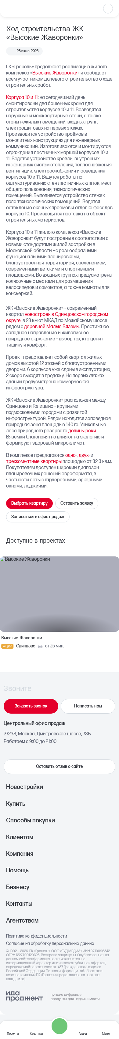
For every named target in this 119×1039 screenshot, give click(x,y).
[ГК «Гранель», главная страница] (26, 8)
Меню (106, 1033)
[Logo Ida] (52, 996)
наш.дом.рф (15, 979)
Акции (83, 1033)
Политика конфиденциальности (36, 936)
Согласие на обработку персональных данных (50, 943)
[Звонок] (59, 1026)
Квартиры (36, 1033)
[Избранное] (108, 8)
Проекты (13, 1033)
